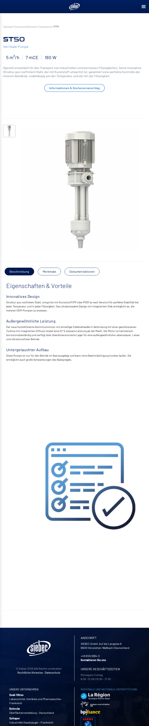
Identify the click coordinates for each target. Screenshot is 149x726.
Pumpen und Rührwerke (25, 26)
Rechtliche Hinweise (30, 672)
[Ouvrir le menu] (143, 6)
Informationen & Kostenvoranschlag (74, 88)
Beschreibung (19, 271)
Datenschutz (52, 672)
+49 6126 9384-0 (90, 656)
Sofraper (14, 718)
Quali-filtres (16, 695)
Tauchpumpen (45, 26)
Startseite (8, 26)
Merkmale (49, 271)
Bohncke (14, 708)
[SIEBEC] (74, 6)
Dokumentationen (82, 271)
